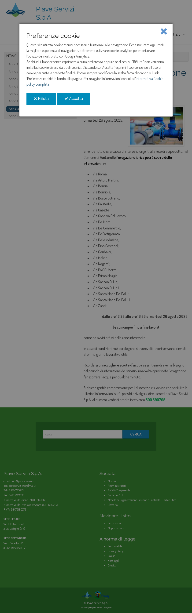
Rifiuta (46, 100)
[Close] (163, 31)
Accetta (79, 100)
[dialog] (96, 70)
